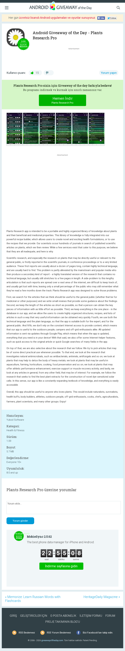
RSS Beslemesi (27, 632)
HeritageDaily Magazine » (101, 597)
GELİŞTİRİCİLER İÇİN (33, 615)
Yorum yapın (109, 72)
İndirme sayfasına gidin (61, 566)
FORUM (110, 615)
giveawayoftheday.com (52, 640)
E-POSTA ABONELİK (63, 615)
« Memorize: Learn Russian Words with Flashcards (32, 599)
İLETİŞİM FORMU (91, 615)
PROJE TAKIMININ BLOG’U (62, 621)
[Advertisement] (75, 58)
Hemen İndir (62, 100)
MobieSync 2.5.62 (39, 536)
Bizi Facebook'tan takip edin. (98, 632)
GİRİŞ (13, 615)
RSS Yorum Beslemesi (59, 632)
